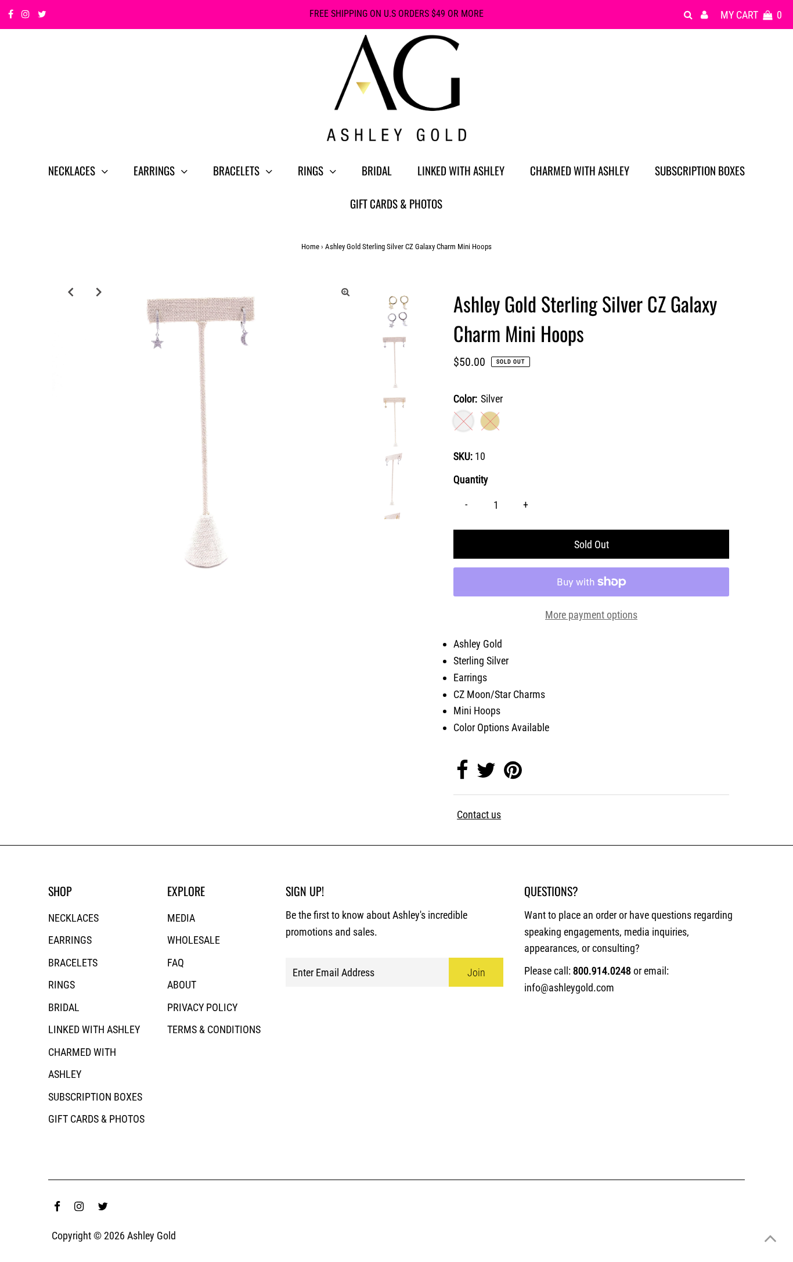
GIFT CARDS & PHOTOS (96, 1119)
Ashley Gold (151, 1235)
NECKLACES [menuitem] (71, 170)
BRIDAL (64, 1007)
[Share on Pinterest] (513, 774)
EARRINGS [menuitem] (154, 170)
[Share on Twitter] (486, 774)
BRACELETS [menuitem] (236, 170)
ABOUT (181, 985)
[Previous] (71, 291)
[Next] (99, 291)
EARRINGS (70, 940)
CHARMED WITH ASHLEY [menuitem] (579, 170)
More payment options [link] (591, 615)
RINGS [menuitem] (310, 170)
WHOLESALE (193, 940)
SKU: (463, 456)
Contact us (479, 815)
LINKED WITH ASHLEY (94, 1029)
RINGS (61, 985)
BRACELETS (73, 963)
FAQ (175, 963)
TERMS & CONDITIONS (214, 1029)
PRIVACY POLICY (202, 1007)
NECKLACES (73, 918)
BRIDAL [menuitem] (377, 170)
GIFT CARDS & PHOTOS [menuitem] (396, 203)
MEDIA (181, 918)
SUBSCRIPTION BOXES (95, 1097)
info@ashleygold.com (569, 987)
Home (310, 246)
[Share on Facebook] (462, 774)
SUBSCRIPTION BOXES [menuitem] (700, 170)
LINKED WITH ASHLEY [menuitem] (460, 170)
